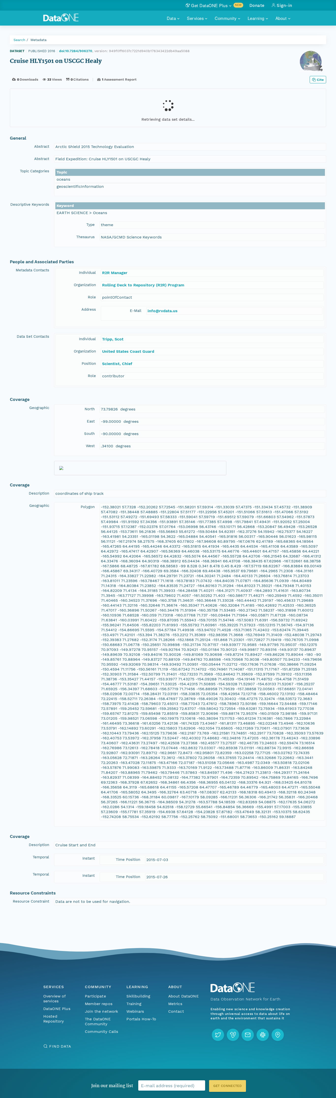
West (90, 446)
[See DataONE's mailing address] (278, 1035)
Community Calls (101, 1031)
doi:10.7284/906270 (75, 51)
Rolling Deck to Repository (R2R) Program (143, 285)
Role (92, 297)
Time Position (128, 859)
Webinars (135, 1011)
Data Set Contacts (33, 336)
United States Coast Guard (128, 351)
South (89, 433)
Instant (88, 858)
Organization (85, 285)
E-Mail (135, 310)
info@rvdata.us (163, 310)
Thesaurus (85, 237)
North (90, 409)
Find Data (60, 1046)
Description (39, 493)
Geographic (39, 408)
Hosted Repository (53, 1019)
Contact (176, 1011)
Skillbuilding (138, 996)
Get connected (227, 1086)
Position (89, 363)
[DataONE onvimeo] (233, 1035)
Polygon (88, 507)
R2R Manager (114, 272)
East (91, 421)
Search (19, 40)
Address (88, 309)
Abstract (41, 146)
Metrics (175, 1003)
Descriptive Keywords (29, 204)
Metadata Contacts (32, 270)
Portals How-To (141, 1019)
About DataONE (183, 996)
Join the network (101, 1011)
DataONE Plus (56, 1008)
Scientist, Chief (117, 363)
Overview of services (54, 998)
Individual (87, 272)
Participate (95, 996)
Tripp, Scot (112, 339)
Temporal (41, 857)
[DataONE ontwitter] (218, 1035)
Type (90, 224)
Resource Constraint (31, 901)
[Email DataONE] (248, 1035)
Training (133, 1003)
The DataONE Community (98, 1021)
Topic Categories (34, 171)
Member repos (98, 1003)
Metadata (38, 40)
